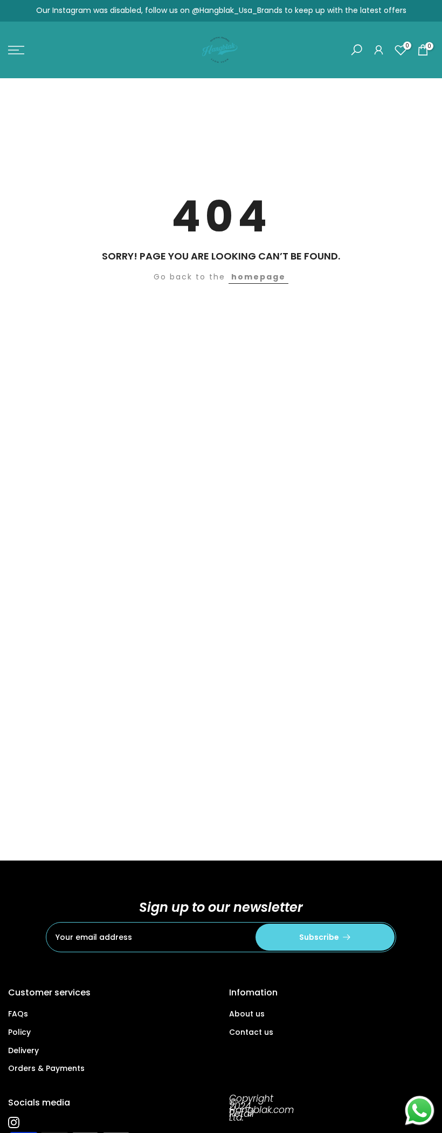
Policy (19, 1032)
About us (247, 1013)
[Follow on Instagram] (13, 1122)
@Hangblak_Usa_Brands (237, 10)
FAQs (18, 1013)
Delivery (23, 1050)
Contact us (251, 1032)
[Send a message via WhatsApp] (420, 1111)
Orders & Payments (46, 1068)
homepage (258, 276)
